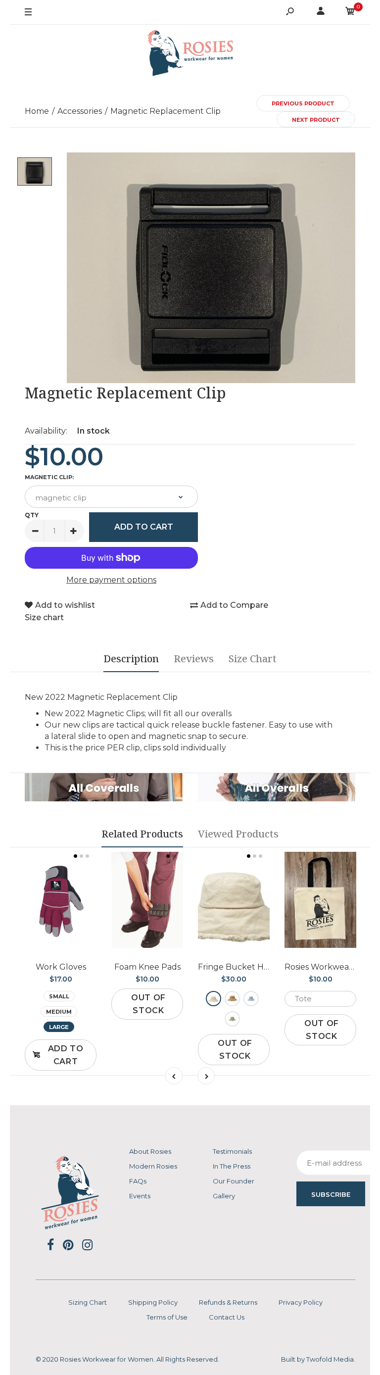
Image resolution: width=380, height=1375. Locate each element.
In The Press (231, 1166)
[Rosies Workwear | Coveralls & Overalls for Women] (190, 55)
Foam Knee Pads (147, 967)
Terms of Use (167, 1317)
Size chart (44, 617)
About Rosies (150, 1151)
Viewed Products (238, 833)
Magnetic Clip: (49, 477)
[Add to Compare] (60, 913)
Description (131, 658)
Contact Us (226, 1317)
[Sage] (232, 1019)
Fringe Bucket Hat (235, 967)
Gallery (224, 1196)
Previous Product (303, 103)
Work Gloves (61, 967)
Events (139, 1196)
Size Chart (253, 658)
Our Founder (233, 1181)
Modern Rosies (153, 1166)
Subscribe (330, 1194)
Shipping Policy (153, 1302)
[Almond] (213, 998)
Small (59, 996)
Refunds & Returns (228, 1302)
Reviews (194, 658)
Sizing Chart (87, 1302)
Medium (59, 1011)
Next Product (316, 119)
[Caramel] (232, 998)
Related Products (142, 833)
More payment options (111, 580)
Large (59, 1027)
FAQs (137, 1181)
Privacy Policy (301, 1302)
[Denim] (251, 998)
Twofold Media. (330, 1359)
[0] (350, 12)
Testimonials (232, 1151)
